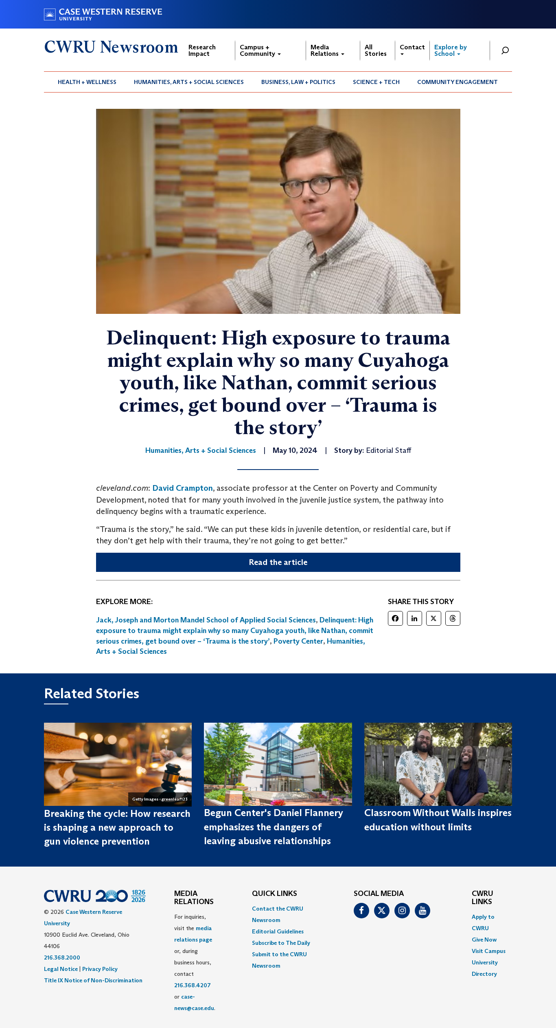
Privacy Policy (100, 969)
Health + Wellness (87, 82)
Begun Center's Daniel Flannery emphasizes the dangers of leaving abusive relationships (273, 827)
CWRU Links (482, 898)
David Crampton (182, 488)
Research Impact (202, 50)
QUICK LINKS (274, 894)
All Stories (376, 50)
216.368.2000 (62, 957)
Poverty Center (298, 641)
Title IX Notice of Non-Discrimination (93, 980)
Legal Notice (61, 969)
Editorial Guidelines (278, 931)
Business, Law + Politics (298, 82)
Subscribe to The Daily (281, 942)
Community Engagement (457, 82)
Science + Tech (376, 82)
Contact (412, 47)
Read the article (278, 562)
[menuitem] (87, 82)
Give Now (484, 939)
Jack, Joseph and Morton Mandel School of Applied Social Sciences (206, 619)
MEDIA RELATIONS (194, 898)
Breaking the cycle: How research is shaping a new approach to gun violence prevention (117, 827)
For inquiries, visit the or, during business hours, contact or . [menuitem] (194, 962)
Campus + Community (258, 50)
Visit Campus (489, 951)
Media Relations (325, 50)
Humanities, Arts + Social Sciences (189, 82)
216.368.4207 (192, 985)
